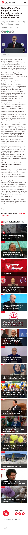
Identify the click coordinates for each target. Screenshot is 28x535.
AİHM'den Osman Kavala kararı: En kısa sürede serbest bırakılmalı (13, 482)
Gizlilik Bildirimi (18, 519)
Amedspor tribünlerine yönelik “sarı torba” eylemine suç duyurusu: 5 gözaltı (12, 447)
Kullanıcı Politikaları (8, 522)
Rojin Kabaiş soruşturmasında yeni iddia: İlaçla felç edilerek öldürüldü (14, 377)
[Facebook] (16, 513)
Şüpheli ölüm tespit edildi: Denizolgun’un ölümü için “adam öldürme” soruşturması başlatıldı (13, 254)
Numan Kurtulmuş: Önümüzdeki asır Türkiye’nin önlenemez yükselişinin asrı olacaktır (13, 289)
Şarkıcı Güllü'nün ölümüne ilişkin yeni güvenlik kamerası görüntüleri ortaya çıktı (13, 237)
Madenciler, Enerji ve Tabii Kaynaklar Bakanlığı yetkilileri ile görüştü (13, 394)
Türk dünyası (5, 215)
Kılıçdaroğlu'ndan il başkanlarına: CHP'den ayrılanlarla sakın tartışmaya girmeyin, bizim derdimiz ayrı (13, 341)
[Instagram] (23, 513)
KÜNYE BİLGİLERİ (8, 519)
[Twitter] (19, 513)
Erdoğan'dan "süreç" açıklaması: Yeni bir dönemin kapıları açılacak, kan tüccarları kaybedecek (13, 429)
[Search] (19, 2)
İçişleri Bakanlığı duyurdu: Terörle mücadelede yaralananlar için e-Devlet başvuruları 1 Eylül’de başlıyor (13, 323)
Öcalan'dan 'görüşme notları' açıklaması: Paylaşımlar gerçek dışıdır (12, 359)
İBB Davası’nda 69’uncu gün (11, 466)
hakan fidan (22, 213)
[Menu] (25, 2)
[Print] (13, 32)
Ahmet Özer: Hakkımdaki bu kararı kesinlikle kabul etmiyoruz (13, 412)
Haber (3, 224)
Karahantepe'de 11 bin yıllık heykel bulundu (13, 500)
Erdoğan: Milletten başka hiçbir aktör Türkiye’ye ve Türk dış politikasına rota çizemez (12, 307)
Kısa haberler (6, 273)
